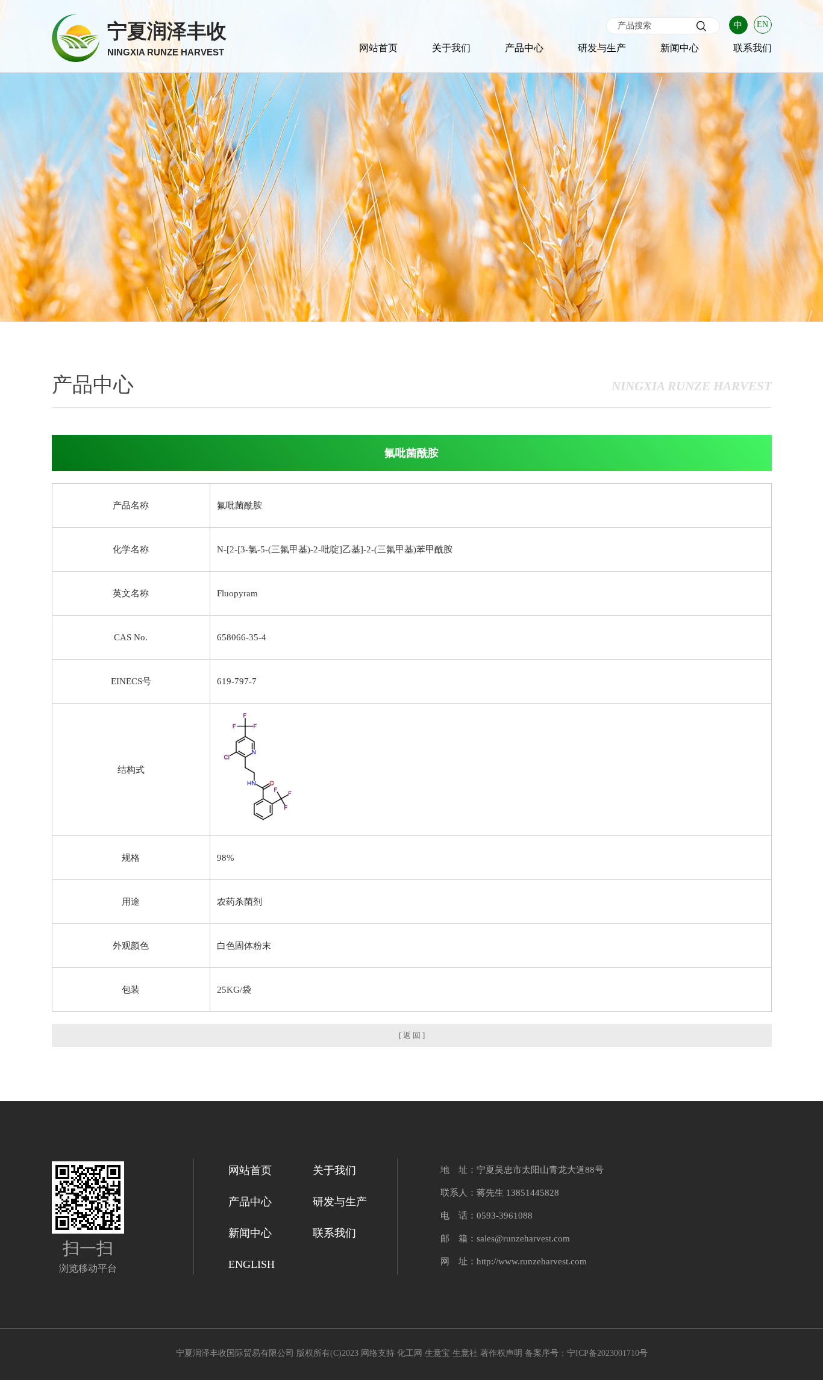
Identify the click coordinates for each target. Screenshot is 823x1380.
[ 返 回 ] (412, 1035)
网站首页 (378, 48)
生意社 (465, 1353)
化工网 (409, 1353)
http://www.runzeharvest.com (532, 1261)
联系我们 (752, 48)
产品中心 (524, 48)
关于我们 (451, 48)
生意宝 (437, 1353)
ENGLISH (251, 1264)
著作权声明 (501, 1353)
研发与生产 (602, 48)
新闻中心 (679, 48)
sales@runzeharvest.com (523, 1238)
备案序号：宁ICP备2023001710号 (586, 1353)
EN (762, 24)
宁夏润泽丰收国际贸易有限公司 (235, 1353)
